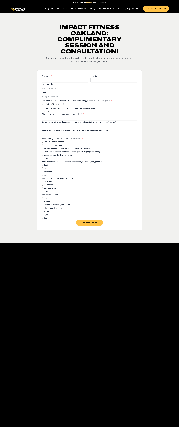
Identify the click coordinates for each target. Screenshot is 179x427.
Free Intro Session (156, 9)
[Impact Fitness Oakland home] (18, 9)
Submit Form (89, 223)
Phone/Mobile (47, 84)
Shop (119, 9)
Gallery (92, 9)
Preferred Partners (106, 9)
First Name (46, 76)
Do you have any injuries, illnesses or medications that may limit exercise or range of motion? (79, 122)
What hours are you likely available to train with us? (62, 114)
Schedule (71, 9)
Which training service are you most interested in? (61, 139)
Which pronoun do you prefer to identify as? (59, 178)
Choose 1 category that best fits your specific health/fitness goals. (69, 108)
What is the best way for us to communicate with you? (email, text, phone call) (73, 162)
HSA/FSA (82, 9)
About (60, 9)
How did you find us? (50, 195)
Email (44, 92)
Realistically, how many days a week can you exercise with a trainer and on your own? (75, 130)
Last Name (94, 76)
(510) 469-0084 (132, 9)
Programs (49, 9)
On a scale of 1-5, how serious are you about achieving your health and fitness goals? (76, 101)
